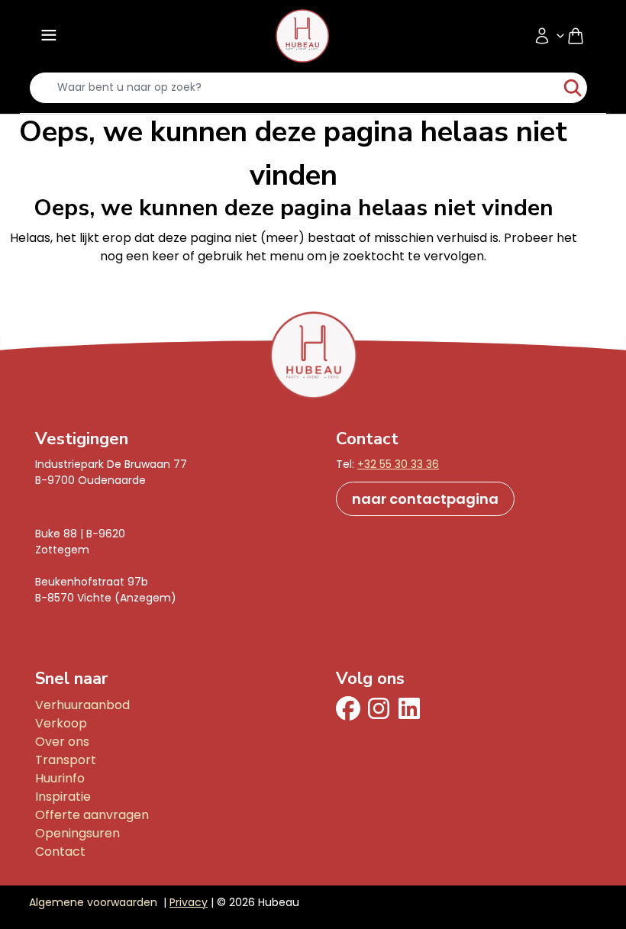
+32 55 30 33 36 (398, 464)
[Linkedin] (409, 708)
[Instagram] (378, 708)
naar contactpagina (425, 498)
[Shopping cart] (581, 36)
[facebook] (348, 708)
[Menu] (47, 35)
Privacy (188, 902)
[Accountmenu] (549, 36)
